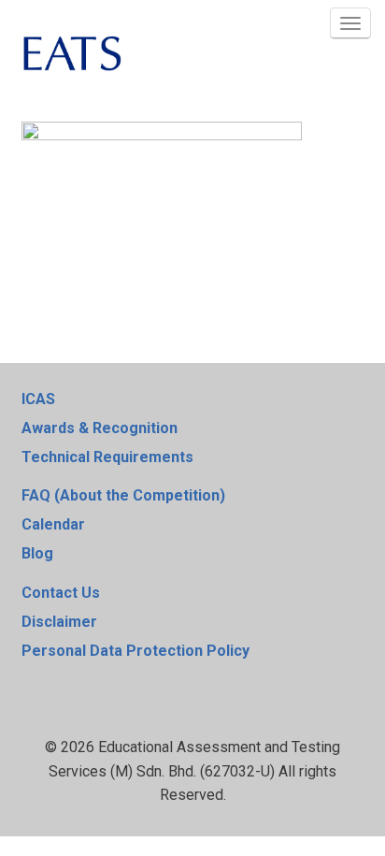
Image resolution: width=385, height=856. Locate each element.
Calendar (53, 524)
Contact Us (60, 593)
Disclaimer (59, 622)
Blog (37, 553)
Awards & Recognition (99, 428)
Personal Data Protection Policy (135, 651)
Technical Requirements (107, 457)
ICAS (38, 399)
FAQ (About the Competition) (123, 495)
